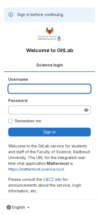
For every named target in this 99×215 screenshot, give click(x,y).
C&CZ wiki (52, 179)
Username (18, 79)
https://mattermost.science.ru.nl (36, 169)
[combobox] (18, 207)
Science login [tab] (49, 65)
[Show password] (86, 110)
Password (18, 100)
